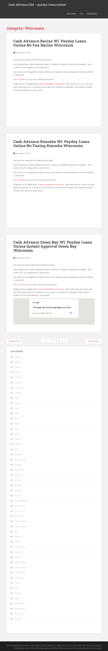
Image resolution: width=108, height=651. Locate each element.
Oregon (17, 541)
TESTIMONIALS (92, 14)
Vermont (17, 593)
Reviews (17, 557)
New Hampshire (21, 500)
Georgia (17, 403)
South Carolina (20, 567)
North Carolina (20, 521)
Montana (18, 485)
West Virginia (19, 608)
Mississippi (18, 475)
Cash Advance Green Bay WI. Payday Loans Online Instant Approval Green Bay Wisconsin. (52, 246)
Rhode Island (19, 562)
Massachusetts (20, 459)
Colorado (18, 382)
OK (71, 313)
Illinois (16, 418)
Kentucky (18, 439)
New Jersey (19, 506)
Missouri (17, 480)
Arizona (17, 367)
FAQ (81, 14)
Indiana (17, 423)
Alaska (17, 362)
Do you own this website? (42, 313)
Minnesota (18, 470)
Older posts (93, 341)
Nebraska (18, 490)
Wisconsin (18, 613)
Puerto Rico (19, 552)
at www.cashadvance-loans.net (51, 84)
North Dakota (20, 526)
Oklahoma (18, 536)
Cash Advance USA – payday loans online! (37, 4)
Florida (17, 398)
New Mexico (19, 511)
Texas (16, 583)
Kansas (17, 434)
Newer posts (15, 341)
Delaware (18, 392)
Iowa (16, 428)
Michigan (18, 464)
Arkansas (18, 372)
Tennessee (18, 577)
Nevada (17, 495)
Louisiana (18, 444)
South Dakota (20, 572)
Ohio (16, 531)
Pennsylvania (19, 547)
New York (18, 516)
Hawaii (17, 408)
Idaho (16, 413)
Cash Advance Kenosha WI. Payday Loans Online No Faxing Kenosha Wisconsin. (51, 143)
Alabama (18, 357)
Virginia (17, 598)
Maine (16, 449)
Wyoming (18, 619)
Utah (16, 588)
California (18, 377)
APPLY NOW (71, 14)
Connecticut (19, 387)
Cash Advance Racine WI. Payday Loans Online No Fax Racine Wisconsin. (49, 43)
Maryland (18, 454)
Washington (19, 603)
